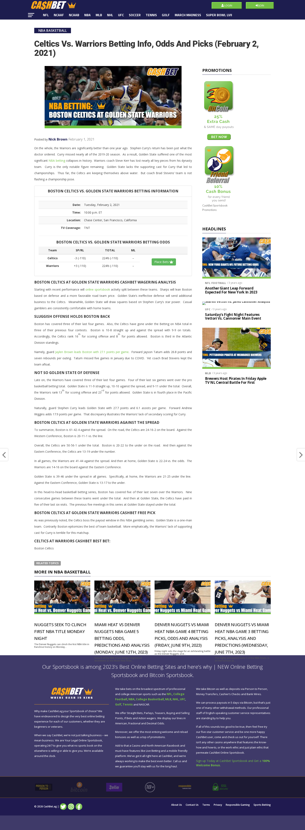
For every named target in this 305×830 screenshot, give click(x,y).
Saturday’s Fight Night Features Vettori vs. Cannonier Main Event (233, 316)
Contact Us (192, 805)
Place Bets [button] (162, 262)
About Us (176, 805)
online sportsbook (97, 289)
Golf (166, 14)
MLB (99, 14)
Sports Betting (262, 805)
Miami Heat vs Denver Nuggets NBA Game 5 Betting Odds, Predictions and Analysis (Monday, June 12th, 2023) (121, 638)
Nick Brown (58, 139)
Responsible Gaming (238, 805)
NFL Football (215, 283)
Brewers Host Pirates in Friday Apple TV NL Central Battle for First (235, 380)
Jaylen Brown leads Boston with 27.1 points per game (92, 352)
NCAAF (59, 14)
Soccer (135, 14)
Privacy (218, 805)
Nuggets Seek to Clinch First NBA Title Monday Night (60, 631)
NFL (46, 14)
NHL (110, 14)
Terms (206, 805)
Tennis (151, 14)
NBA (87, 14)
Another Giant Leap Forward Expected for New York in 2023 (231, 290)
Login (228, 5)
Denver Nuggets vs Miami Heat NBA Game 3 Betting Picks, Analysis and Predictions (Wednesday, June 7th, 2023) (242, 638)
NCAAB (74, 14)
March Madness (188, 14)
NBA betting (57, 161)
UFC (121, 14)
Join (261, 5)
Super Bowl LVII (219, 14)
